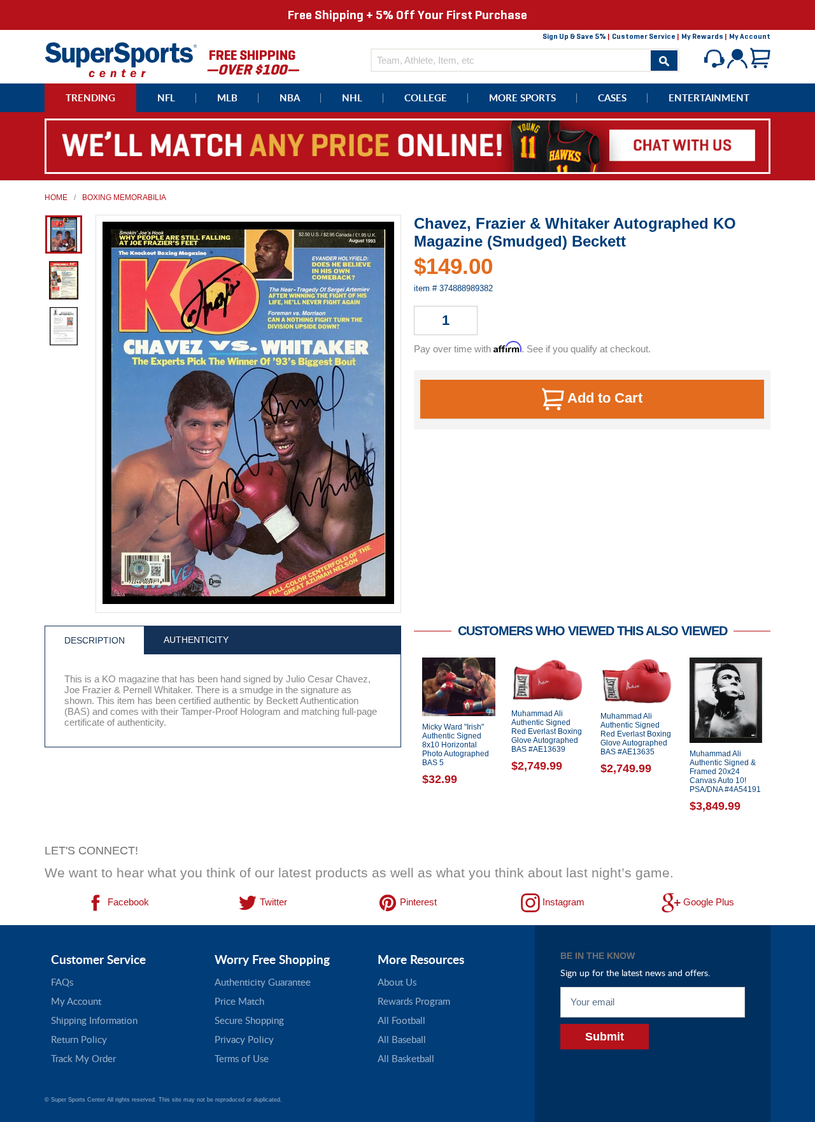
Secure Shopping (249, 1020)
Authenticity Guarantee (263, 981)
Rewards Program (414, 1001)
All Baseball (402, 1039)
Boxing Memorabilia (124, 197)
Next (780, 746)
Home (56, 197)
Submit (604, 1036)
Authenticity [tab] (196, 640)
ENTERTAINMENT (709, 97)
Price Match (239, 1001)
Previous (404, 746)
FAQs (62, 981)
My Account (749, 36)
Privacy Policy (244, 1039)
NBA (290, 97)
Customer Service (644, 36)
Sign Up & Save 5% (574, 36)
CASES (612, 97)
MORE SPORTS (522, 97)
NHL (352, 97)
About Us (397, 981)
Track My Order (83, 1058)
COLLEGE (425, 97)
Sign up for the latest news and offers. (635, 973)
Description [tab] (94, 640)
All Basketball (406, 1058)
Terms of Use (242, 1058)
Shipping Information (94, 1020)
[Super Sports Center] (121, 58)
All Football (401, 1020)
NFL (166, 97)
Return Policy (79, 1039)
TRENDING (90, 97)
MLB (227, 97)
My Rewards (702, 36)
